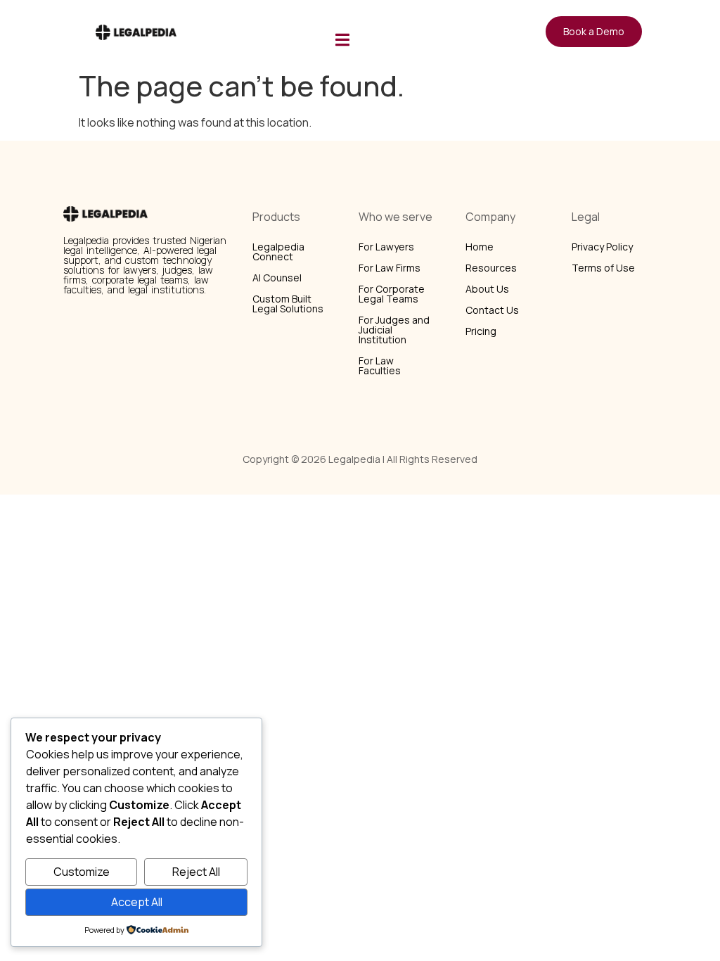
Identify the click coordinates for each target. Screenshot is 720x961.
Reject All (196, 871)
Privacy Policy (602, 246)
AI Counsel (277, 277)
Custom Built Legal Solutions (287, 303)
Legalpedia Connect (278, 251)
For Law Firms (389, 267)
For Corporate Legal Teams (392, 293)
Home (479, 246)
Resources (491, 267)
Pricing (480, 331)
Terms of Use (603, 267)
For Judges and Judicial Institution (394, 329)
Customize (81, 871)
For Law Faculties (380, 365)
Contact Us (492, 310)
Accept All (136, 902)
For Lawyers (386, 246)
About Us (487, 288)
